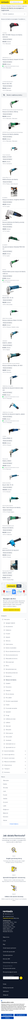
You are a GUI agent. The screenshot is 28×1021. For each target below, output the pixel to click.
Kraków (5, 784)
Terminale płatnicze (8, 955)
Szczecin (5, 802)
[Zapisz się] (21, 978)
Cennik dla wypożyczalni (9, 951)
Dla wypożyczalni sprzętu (9, 968)
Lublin (4, 806)
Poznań (5, 795)
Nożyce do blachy (16, 6)
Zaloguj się (5, 995)
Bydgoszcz (6, 809)
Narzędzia (8, 6)
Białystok (5, 813)
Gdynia (5, 820)
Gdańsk (5, 798)
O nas (4, 940)
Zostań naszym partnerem (9, 948)
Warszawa (6, 780)
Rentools (3, 6)
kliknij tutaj (11, 918)
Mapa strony (6, 937)
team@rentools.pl (9, 916)
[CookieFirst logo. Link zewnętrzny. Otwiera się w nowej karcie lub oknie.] (1, 1000)
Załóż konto (6, 991)
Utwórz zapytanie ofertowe (11, 610)
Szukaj (4, 984)
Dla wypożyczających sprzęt (10, 972)
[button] (14, 33)
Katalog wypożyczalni (8, 987)
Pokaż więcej (14, 824)
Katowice (5, 816)
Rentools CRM (6, 959)
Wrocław (5, 787)
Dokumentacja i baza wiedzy (10, 962)
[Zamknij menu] (25, 2)
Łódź (4, 791)
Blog (4, 944)
